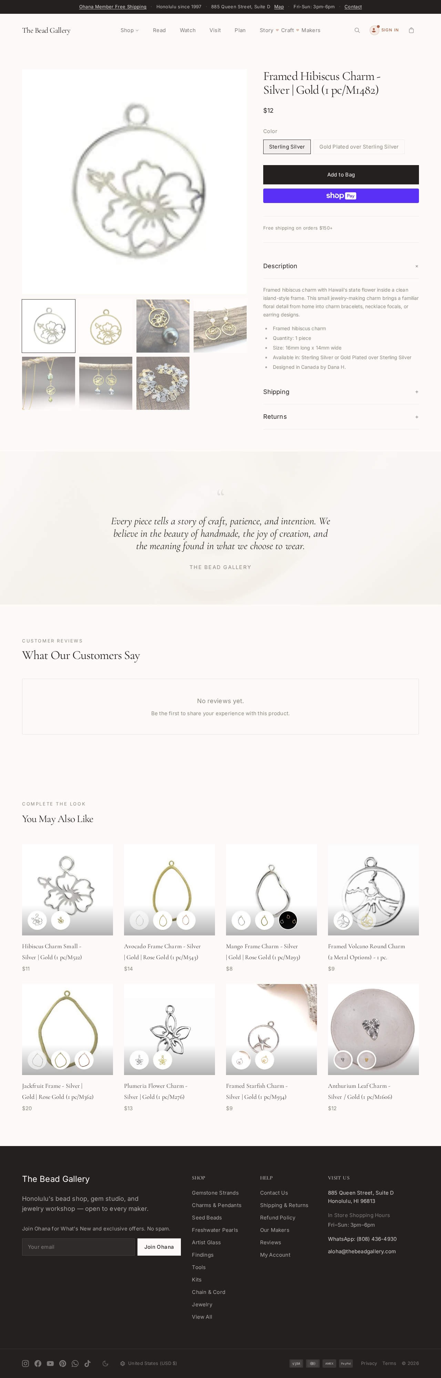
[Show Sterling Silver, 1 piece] (139, 1060)
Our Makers (274, 1230)
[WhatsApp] (75, 1363)
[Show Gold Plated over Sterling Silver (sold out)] (366, 920)
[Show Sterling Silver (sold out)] (139, 920)
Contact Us (274, 1192)
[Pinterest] (62, 1363)
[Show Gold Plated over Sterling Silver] (60, 920)
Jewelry (202, 1304)
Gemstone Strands (215, 1192)
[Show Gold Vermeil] (366, 1060)
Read (159, 30)
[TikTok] (87, 1363)
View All (202, 1317)
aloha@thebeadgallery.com (362, 1251)
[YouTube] (50, 1363)
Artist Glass (206, 1242)
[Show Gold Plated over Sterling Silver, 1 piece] (162, 1060)
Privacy (369, 1363)
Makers (310, 30)
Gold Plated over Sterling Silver (359, 146)
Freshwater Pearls (215, 1230)
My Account (275, 1255)
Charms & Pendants (217, 1205)
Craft (287, 30)
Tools (199, 1267)
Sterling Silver (287, 146)
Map (279, 6)
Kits (197, 1279)
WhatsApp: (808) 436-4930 (362, 1239)
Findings (203, 1255)
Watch (188, 30)
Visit (215, 30)
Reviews (270, 1242)
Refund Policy (278, 1217)
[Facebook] (37, 1363)
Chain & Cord (208, 1292)
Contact (353, 6)
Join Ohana (159, 1247)
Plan (240, 30)
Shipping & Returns (284, 1205)
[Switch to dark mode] (105, 1363)
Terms (389, 1363)
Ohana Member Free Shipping (112, 6)
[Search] (357, 30)
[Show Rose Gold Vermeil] (186, 920)
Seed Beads (207, 1217)
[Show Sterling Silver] (37, 920)
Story (267, 30)
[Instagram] (25, 1363)
